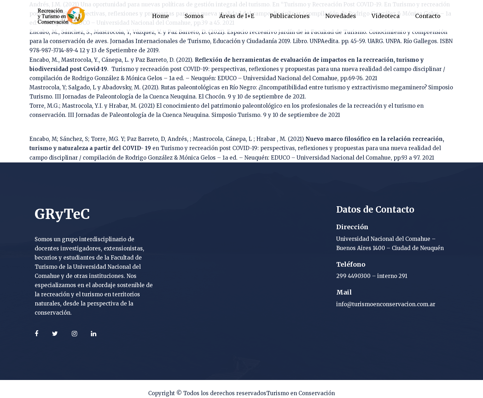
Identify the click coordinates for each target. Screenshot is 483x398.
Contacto (428, 15)
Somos (194, 15)
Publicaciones (290, 15)
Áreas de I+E (236, 15)
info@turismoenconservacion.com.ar (385, 304)
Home (160, 15)
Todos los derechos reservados (224, 393)
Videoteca (386, 15)
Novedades (340, 15)
